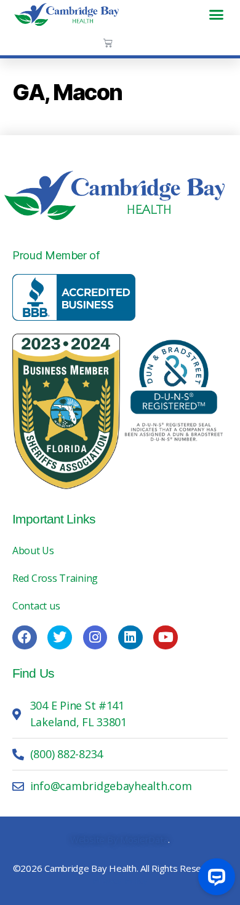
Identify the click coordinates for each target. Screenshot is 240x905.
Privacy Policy (120, 880)
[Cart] (108, 43)
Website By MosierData (119, 839)
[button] (216, 14)
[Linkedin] (130, 637)
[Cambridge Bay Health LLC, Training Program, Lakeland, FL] (73, 297)
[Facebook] (24, 637)
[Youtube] (165, 637)
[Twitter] (59, 637)
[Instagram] (95, 637)
